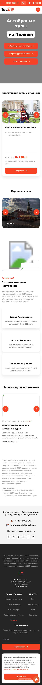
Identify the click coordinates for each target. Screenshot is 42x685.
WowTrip (28, 421)
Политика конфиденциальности (16, 669)
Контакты (33, 615)
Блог (33, 610)
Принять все (21, 677)
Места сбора (33, 604)
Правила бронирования (14, 615)
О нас (33, 599)
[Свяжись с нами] (36, 679)
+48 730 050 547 (11, 3)
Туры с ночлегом (14, 604)
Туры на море (13, 610)
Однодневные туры (13, 599)
